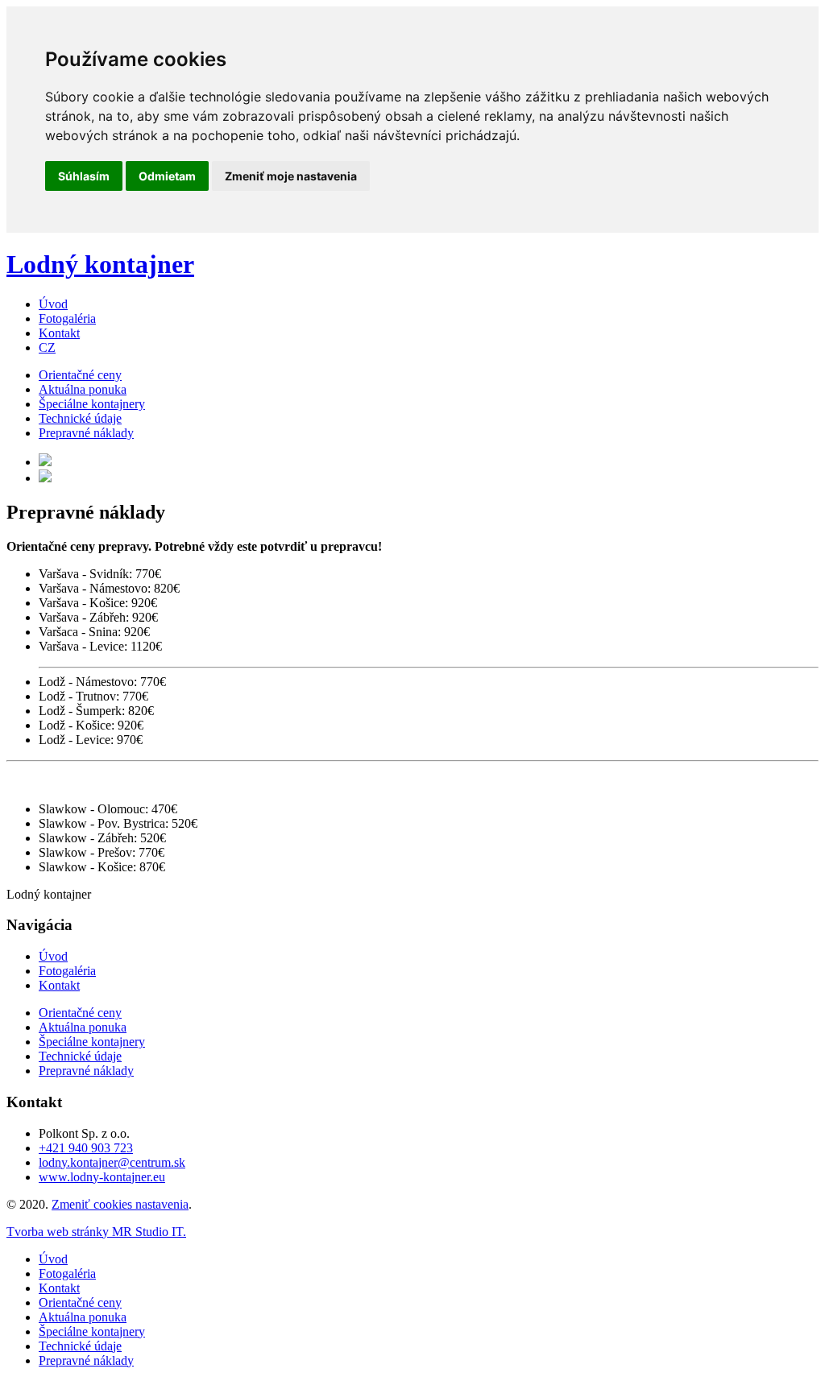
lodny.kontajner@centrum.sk (112, 1162)
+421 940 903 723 (86, 1148)
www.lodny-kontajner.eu (102, 1177)
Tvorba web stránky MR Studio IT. (96, 1231)
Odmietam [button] (167, 176)
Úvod (53, 304)
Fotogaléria (67, 318)
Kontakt (59, 333)
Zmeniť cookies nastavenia (120, 1204)
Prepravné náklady (86, 433)
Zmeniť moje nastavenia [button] (291, 176)
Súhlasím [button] (84, 176)
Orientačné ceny (80, 375)
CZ (47, 347)
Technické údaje (80, 418)
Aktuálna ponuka (82, 389)
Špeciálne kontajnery (92, 404)
